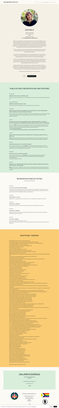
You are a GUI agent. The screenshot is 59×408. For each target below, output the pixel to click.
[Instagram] (30, 385)
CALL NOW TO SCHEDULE (29, 374)
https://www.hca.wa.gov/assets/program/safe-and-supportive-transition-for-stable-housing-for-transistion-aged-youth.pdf (28, 139)
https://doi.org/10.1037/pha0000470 (16, 128)
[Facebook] (28, 385)
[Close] (57, 406)
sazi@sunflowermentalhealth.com (30, 381)
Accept (55, 406)
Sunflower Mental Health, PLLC (29, 393)
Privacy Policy (34, 406)
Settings (51, 406)
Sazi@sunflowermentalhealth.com (30, 38)
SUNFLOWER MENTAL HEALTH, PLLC (10, 2)
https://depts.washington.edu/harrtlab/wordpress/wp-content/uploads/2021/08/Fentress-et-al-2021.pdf (28, 129)
